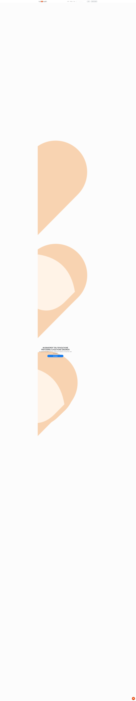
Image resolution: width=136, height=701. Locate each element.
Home (68, 1)
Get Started (55, 356)
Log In (88, 1)
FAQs (74, 1)
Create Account (94, 1)
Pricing (71, 1)
